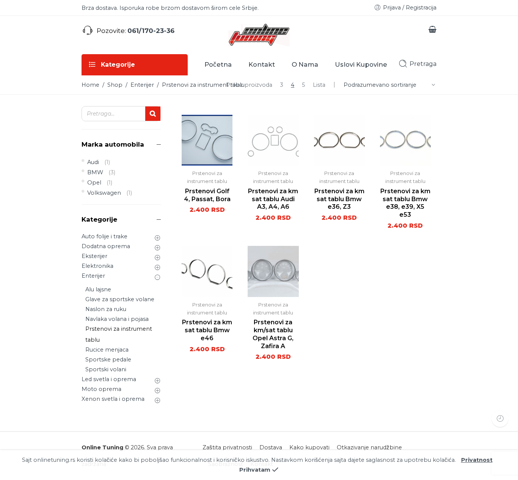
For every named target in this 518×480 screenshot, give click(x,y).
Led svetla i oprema (109, 379)
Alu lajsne (98, 289)
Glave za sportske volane (119, 299)
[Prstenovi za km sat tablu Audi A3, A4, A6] (273, 140)
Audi (93, 162)
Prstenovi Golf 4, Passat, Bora (207, 195)
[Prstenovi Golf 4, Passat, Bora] (207, 140)
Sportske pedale (108, 359)
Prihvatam (254, 469)
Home (90, 84)
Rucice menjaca (107, 349)
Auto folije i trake (104, 236)
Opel (94, 182)
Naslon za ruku (105, 309)
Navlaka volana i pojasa (117, 319)
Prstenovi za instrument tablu (118, 334)
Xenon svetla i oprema (113, 399)
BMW (95, 172)
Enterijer (142, 84)
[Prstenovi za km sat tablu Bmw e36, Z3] (339, 140)
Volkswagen (104, 192)
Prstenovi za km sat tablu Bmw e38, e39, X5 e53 (405, 203)
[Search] (152, 113)
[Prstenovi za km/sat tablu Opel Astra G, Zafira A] (273, 271)
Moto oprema (101, 389)
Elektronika (97, 266)
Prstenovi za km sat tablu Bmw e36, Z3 (339, 199)
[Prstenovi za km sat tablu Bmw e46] (207, 271)
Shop (114, 84)
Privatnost (477, 460)
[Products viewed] (500, 418)
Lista (319, 84)
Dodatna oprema (106, 246)
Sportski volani (105, 369)
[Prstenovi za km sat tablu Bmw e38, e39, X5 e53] (405, 140)
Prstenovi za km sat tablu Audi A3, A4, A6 (273, 199)
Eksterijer (94, 256)
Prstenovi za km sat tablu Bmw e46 (207, 330)
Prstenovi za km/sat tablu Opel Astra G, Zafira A (273, 334)
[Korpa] (432, 30)
